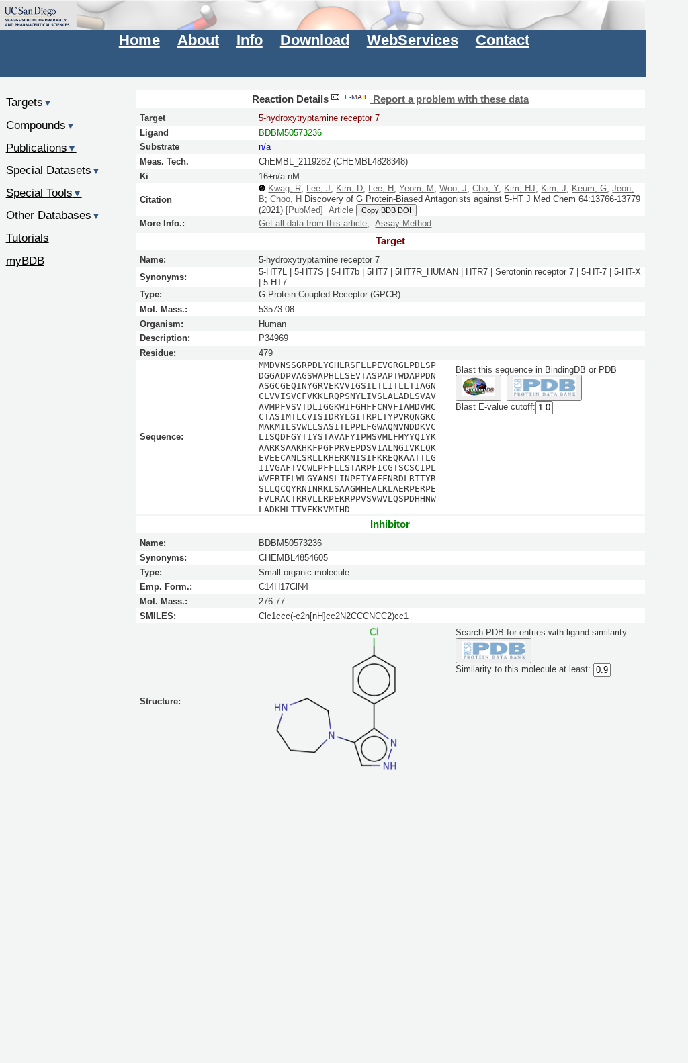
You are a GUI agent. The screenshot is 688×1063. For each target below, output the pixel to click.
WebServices (412, 40)
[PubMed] (304, 210)
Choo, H (286, 199)
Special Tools (44, 192)
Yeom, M (416, 188)
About (198, 40)
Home (139, 40)
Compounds (40, 125)
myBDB (25, 260)
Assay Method (403, 223)
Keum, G (589, 188)
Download (314, 40)
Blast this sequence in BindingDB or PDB (536, 370)
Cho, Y (485, 188)
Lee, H (381, 188)
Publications (41, 147)
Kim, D (349, 188)
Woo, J (453, 188)
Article (341, 210)
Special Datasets (53, 170)
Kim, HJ (519, 188)
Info (249, 40)
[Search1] (478, 388)
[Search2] (545, 388)
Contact (502, 40)
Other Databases (53, 215)
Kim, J (553, 188)
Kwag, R (284, 188)
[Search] (493, 651)
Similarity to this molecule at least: (523, 670)
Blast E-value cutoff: (495, 407)
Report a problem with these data (449, 99)
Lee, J (318, 188)
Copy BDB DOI (386, 210)
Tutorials (27, 237)
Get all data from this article (313, 223)
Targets (29, 102)
